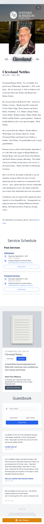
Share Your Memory (13, 388)
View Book (10, 359)
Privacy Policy (16, 515)
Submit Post (22, 422)
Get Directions (21, 267)
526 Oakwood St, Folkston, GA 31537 (20, 263)
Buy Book (21, 359)
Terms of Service (27, 515)
